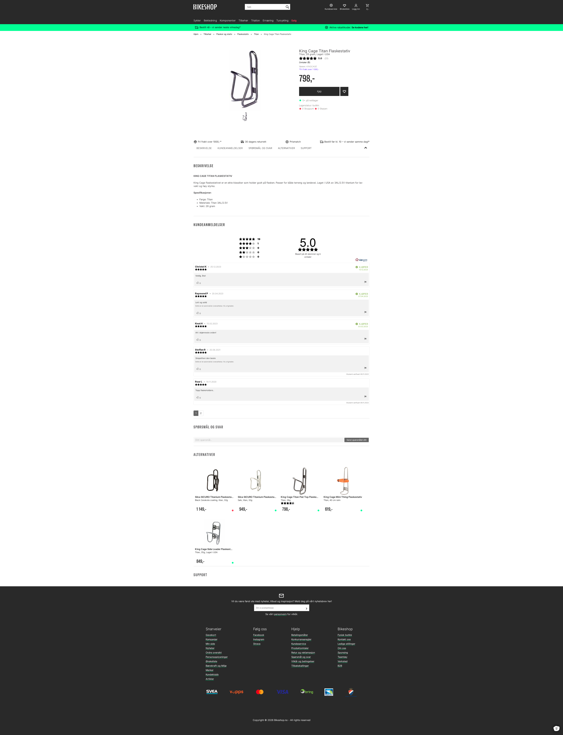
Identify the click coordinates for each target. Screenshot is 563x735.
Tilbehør (243, 20)
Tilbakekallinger (300, 665)
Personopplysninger (217, 656)
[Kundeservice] (331, 5)
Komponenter (228, 20)
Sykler (197, 20)
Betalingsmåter (299, 634)
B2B (340, 665)
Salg (294, 20)
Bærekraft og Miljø (216, 665)
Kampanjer (211, 639)
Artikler (210, 678)
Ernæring (268, 20)
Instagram (258, 639)
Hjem (196, 34)
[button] (204, 148)
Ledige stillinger (346, 643)
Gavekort (211, 634)
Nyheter (210, 648)
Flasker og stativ (224, 34)
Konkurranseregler (301, 639)
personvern (280, 614)
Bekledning (210, 20)
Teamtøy (342, 656)
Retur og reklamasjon (303, 652)
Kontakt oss (344, 639)
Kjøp (319, 91)
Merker (209, 670)
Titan (256, 34)
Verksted (342, 661)
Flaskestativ (243, 34)
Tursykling (282, 20)
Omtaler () (304, 62)
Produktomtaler (300, 648)
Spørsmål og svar (301, 656)
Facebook (258, 634)
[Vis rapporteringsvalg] (365, 282)
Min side (210, 643)
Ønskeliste (211, 661)
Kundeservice (298, 643)
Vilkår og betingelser (302, 661)
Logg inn (356, 9)
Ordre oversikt (214, 652)
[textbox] (269, 440)
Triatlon (255, 20)
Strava (256, 643)
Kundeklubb (212, 674)
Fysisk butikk (345, 634)
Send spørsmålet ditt (357, 440)
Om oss (342, 648)
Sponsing (343, 652)
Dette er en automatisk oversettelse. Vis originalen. (214, 306)
